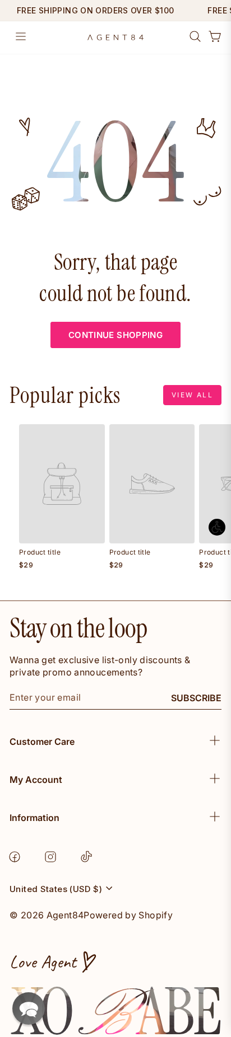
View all (192, 395)
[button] (28, 1008)
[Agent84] (115, 37)
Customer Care (42, 741)
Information (34, 817)
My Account (36, 779)
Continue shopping (115, 335)
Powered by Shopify (128, 915)
